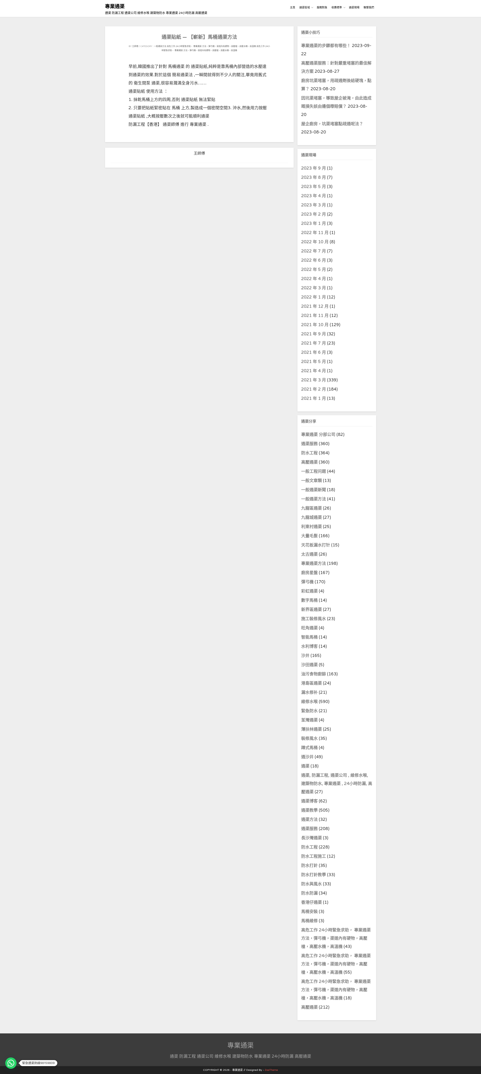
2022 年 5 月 (313, 269)
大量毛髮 (309, 535)
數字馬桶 (309, 600)
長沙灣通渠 (311, 837)
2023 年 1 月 (313, 223)
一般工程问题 (313, 471)
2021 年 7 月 (313, 343)
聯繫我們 (369, 7)
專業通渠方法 (313, 563)
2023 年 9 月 (313, 168)
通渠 (305, 766)
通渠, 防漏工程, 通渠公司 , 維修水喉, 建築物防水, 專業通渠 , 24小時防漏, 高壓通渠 (336, 783)
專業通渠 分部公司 (318, 434)
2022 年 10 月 (315, 241)
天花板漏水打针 (315, 545)
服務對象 (322, 7)
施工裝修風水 (313, 618)
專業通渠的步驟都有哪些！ (326, 45)
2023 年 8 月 (313, 177)
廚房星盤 (309, 572)
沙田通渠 (309, 664)
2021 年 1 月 (313, 398)
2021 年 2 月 (313, 389)
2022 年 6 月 (313, 260)
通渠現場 (354, 7)
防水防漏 (309, 893)
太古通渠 (309, 554)
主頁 (292, 7)
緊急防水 (309, 710)
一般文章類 (311, 480)
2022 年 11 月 (315, 232)
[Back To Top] (474, 1067)
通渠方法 (309, 819)
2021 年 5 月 (313, 361)
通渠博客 (309, 801)
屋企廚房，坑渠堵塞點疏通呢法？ (332, 123)
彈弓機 (307, 581)
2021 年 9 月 (313, 334)
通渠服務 (310, 443)
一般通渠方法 (160, 46)
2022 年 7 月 (313, 251)
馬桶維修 (309, 920)
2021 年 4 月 (313, 370)
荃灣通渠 (309, 720)
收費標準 (336, 7)
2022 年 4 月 (313, 278)
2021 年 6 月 (313, 352)
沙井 (305, 655)
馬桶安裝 (309, 911)
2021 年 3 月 (313, 380)
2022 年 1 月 (313, 297)
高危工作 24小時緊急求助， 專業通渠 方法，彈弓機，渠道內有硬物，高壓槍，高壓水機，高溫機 (211, 46)
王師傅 (135, 46)
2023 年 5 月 (313, 186)
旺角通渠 (309, 628)
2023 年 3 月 (313, 205)
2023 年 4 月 (313, 195)
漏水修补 (309, 692)
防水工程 (310, 453)
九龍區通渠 (311, 508)
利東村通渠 (311, 526)
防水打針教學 (313, 874)
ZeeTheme (271, 1070)
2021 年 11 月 (315, 315)
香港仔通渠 (311, 902)
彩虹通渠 (309, 591)
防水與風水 (311, 884)
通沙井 (307, 756)
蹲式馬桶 (309, 747)
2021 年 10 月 (315, 324)
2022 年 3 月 (313, 288)
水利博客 (309, 646)
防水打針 (309, 865)
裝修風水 (309, 738)
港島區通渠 (311, 683)
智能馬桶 (309, 637)
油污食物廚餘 (313, 674)
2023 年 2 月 (313, 214)
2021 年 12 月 (315, 306)
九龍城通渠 (311, 517)
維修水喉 (309, 701)
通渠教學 (309, 810)
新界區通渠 (311, 609)
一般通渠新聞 (313, 489)
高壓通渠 (310, 462)
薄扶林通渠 (311, 729)
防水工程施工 (313, 856)
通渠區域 (304, 7)
